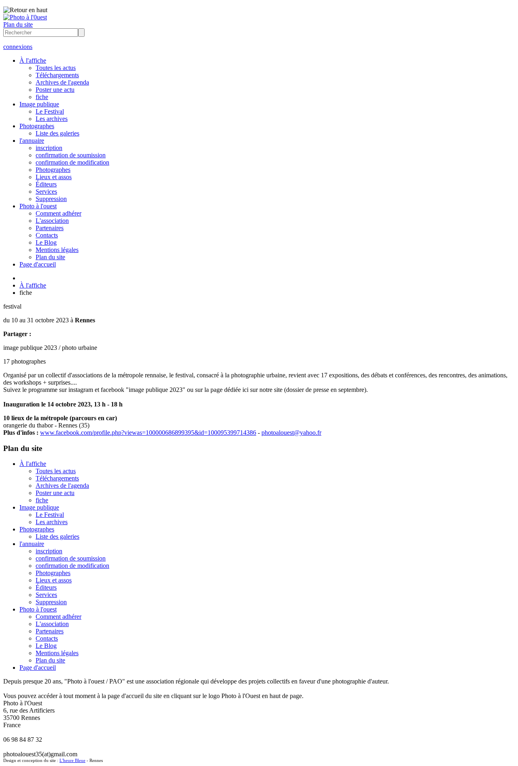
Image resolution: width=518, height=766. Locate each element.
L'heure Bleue (72, 760)
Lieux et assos (54, 177)
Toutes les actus (56, 67)
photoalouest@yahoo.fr (291, 432)
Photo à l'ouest (38, 206)
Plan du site (18, 24)
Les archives (52, 118)
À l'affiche (32, 60)
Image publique (39, 104)
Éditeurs (46, 184)
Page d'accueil (37, 264)
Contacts (47, 235)
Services (46, 191)
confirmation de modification (72, 162)
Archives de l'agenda (62, 82)
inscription (49, 147)
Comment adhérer (58, 213)
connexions (17, 46)
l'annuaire (31, 140)
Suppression (51, 198)
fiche (42, 96)
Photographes (36, 126)
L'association (52, 220)
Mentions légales (57, 249)
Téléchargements (57, 75)
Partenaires (50, 227)
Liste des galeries (57, 133)
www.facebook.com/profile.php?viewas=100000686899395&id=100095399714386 (148, 432)
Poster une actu (55, 89)
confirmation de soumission (71, 155)
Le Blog (46, 242)
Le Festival (50, 111)
